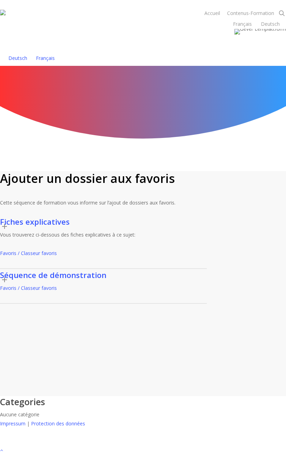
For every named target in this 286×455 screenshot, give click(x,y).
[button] (143, 450)
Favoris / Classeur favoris (28, 253)
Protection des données (58, 423)
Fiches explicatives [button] (35, 221)
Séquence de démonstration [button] (53, 275)
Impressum (12, 423)
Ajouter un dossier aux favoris (185, 77)
